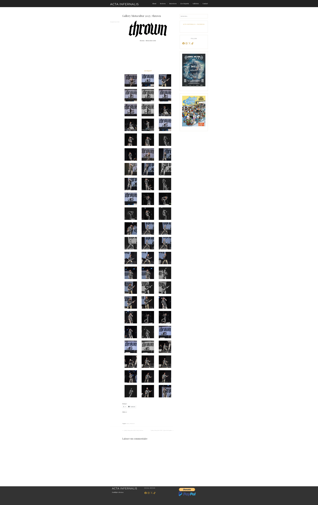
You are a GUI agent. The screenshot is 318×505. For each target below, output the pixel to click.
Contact (205, 3)
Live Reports (184, 3)
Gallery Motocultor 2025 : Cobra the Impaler (161, 430)
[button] (130, 80)
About (154, 3)
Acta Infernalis (124, 4)
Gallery (127, 423)
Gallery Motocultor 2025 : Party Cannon (133, 430)
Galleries (196, 3)
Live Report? (148, 71)
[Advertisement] (147, 55)
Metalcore (132, 423)
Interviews (173, 3)
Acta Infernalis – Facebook (194, 24)
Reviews (163, 3)
